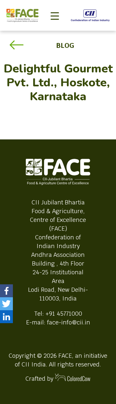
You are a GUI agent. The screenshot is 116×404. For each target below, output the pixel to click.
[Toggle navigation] (55, 5)
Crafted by (40, 378)
